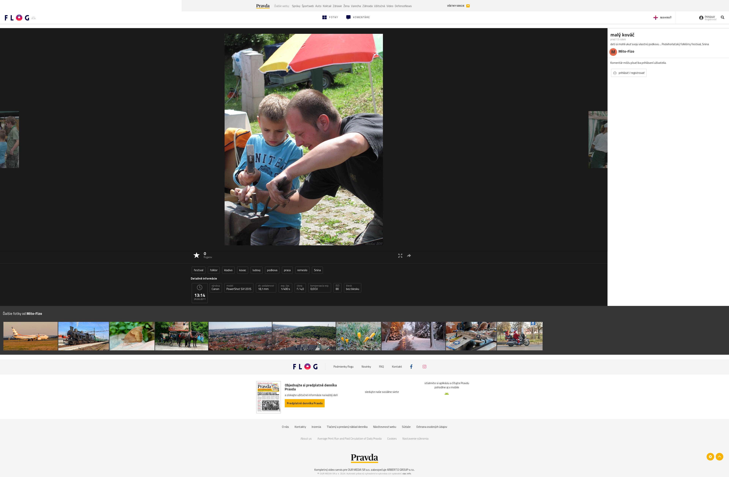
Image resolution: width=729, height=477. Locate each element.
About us (306, 439)
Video (390, 6)
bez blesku (352, 287)
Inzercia (316, 427)
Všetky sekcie (456, 6)
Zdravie (337, 6)
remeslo (302, 270)
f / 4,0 (300, 287)
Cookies (392, 439)
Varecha (356, 6)
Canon (216, 287)
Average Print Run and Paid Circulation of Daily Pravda (349, 439)
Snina (317, 270)
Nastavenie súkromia (415, 439)
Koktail (327, 6)
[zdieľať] (409, 255)
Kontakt (397, 366)
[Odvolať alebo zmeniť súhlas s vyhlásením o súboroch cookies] (710, 456)
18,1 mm (266, 287)
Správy (296, 6)
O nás (285, 427)
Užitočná (379, 6)
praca (287, 270)
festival (198, 270)
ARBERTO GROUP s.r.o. (400, 470)
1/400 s (285, 287)
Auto (318, 6)
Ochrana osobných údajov (431, 427)
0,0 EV (319, 287)
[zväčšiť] (400, 255)
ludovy (256, 270)
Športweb (308, 6)
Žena (346, 6)
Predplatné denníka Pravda (305, 403)
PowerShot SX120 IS (238, 287)
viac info (406, 473)
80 (337, 287)
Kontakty (300, 427)
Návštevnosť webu (384, 427)
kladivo (228, 270)
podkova (272, 270)
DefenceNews (403, 6)
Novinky (366, 366)
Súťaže (406, 427)
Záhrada (367, 6)
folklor (214, 270)
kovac (242, 270)
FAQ (381, 366)
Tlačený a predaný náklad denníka (347, 427)
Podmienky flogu (343, 366)
